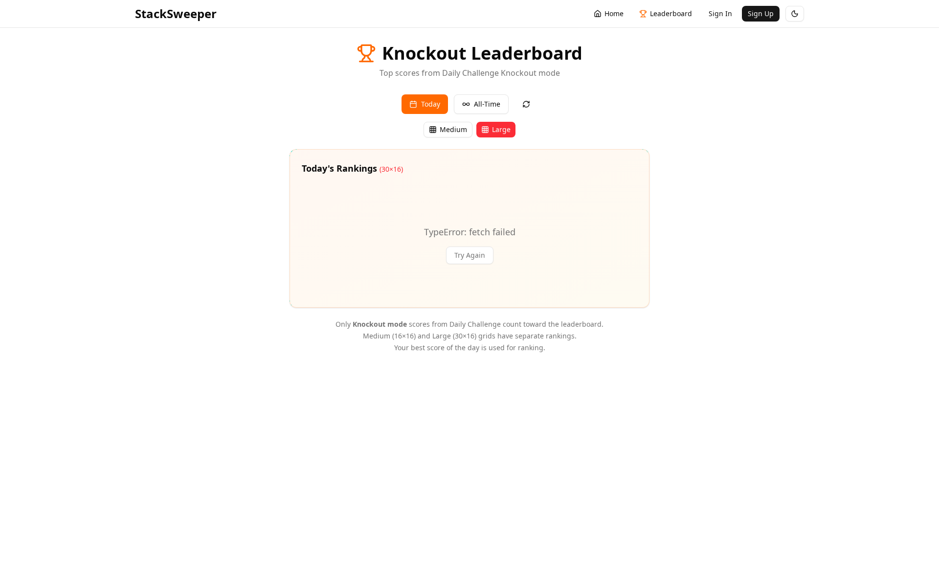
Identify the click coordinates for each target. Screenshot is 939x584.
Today (430, 104)
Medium (453, 129)
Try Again (469, 255)
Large (501, 129)
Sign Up (761, 13)
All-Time (487, 104)
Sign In (720, 13)
